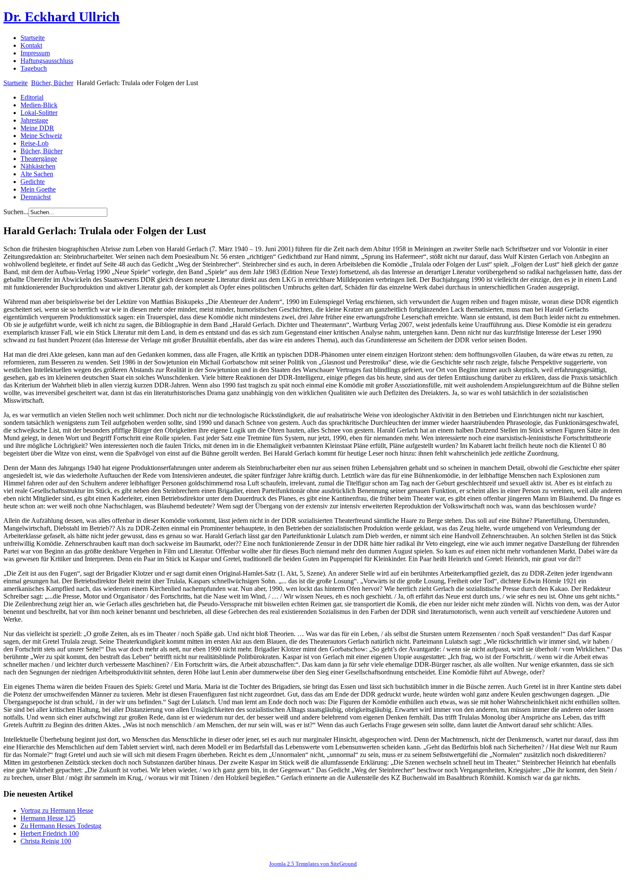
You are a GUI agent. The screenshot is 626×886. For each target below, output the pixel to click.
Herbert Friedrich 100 (49, 833)
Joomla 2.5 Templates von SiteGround (313, 863)
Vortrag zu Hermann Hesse (56, 810)
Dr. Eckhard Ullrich (61, 16)
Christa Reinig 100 (45, 841)
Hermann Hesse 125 (47, 818)
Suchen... (16, 211)
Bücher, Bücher (52, 82)
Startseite (15, 82)
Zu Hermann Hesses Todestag (60, 825)
